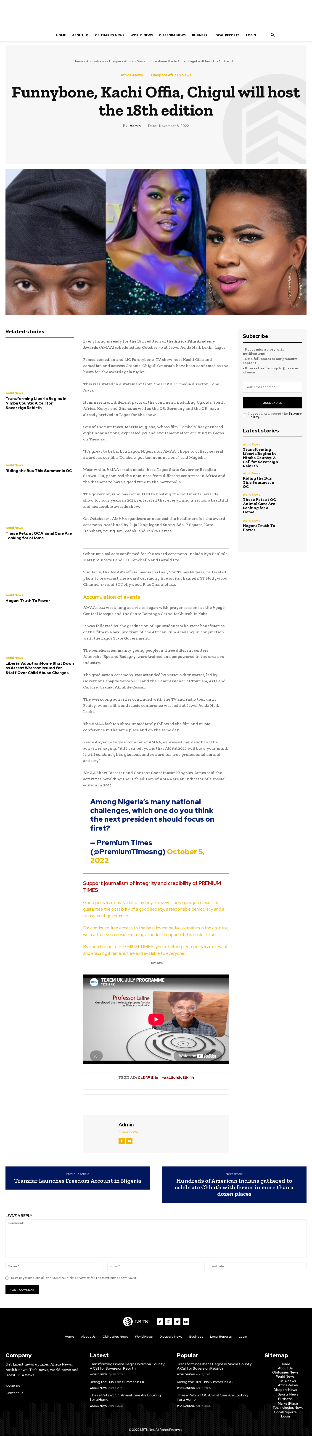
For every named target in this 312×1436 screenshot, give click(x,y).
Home (61, 35)
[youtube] (129, 1141)
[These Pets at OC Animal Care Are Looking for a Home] (39, 501)
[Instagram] (168, 1321)
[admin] (100, 1133)
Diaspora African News (127, 61)
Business (199, 35)
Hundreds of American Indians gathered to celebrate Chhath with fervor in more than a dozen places (234, 1187)
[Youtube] (186, 1321)
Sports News (288, 1394)
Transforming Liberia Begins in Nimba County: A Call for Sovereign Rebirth (35, 403)
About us (12, 1386)
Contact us (14, 1393)
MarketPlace (288, 1403)
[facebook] (122, 1141)
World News (142, 35)
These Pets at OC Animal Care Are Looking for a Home (38, 535)
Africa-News (96, 61)
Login (251, 35)
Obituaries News (109, 35)
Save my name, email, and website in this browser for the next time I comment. (74, 1278)
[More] (177, 144)
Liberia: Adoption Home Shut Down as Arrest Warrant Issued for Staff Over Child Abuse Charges (39, 668)
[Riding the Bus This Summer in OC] (39, 438)
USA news (288, 1381)
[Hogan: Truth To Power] (39, 568)
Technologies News (288, 1407)
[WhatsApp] (166, 144)
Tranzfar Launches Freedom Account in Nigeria (77, 1180)
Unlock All (272, 403)
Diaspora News (172, 35)
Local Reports (227, 35)
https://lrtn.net (128, 1132)
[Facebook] (134, 144)
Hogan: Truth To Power (27, 600)
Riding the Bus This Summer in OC (38, 470)
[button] (272, 35)
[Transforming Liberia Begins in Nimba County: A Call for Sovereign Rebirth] (39, 366)
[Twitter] (145, 144)
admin (135, 126)
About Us (80, 35)
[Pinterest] (155, 144)
